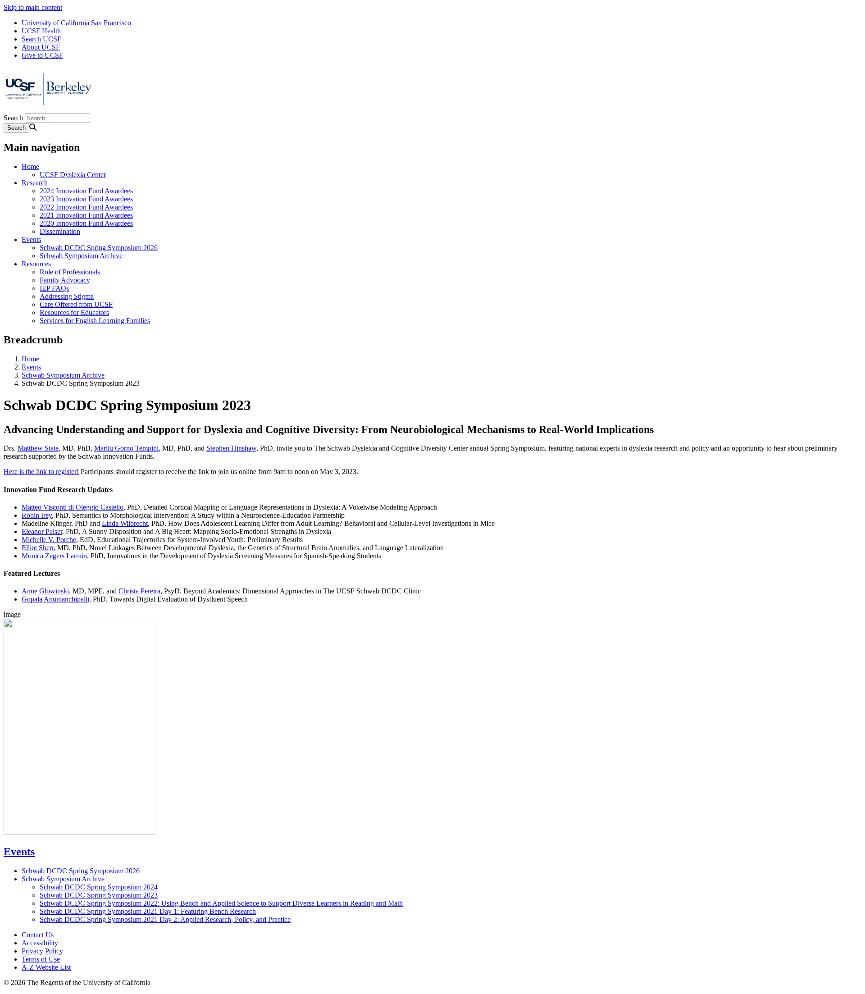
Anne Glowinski (45, 591)
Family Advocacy (65, 280)
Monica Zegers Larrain (54, 556)
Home (30, 166)
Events (31, 239)
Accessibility (40, 943)
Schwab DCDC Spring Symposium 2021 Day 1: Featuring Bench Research (148, 911)
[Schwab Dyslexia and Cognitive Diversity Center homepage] (49, 109)
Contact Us (38, 935)
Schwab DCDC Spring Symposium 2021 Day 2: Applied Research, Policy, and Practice (165, 919)
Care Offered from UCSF (76, 304)
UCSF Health (41, 31)
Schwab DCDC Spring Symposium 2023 (99, 895)
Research (35, 183)
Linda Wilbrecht (125, 523)
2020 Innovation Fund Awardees (86, 223)
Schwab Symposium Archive (81, 256)
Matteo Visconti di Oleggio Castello (72, 507)
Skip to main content (33, 7)
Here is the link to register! (41, 471)
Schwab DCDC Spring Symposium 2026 (99, 247)
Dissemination (60, 231)
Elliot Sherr (38, 548)
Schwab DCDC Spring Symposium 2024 (99, 887)
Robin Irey (37, 515)
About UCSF (41, 47)
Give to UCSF (42, 55)
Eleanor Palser (42, 531)
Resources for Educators (74, 312)
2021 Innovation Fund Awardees (86, 215)
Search (13, 118)
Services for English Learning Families (95, 320)
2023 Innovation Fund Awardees (86, 199)
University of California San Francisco (76, 23)
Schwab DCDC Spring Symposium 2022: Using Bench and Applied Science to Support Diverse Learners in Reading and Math (221, 903)
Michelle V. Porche (49, 539)
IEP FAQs (54, 288)
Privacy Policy (42, 951)
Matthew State (38, 448)
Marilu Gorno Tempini (126, 448)
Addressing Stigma (67, 296)
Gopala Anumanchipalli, (56, 599)
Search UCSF (41, 39)
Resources (36, 264)
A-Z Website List (46, 967)
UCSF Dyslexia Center (73, 174)
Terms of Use (41, 959)
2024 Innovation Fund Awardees (86, 191)
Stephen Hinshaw (231, 448)
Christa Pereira (139, 591)
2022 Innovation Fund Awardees (86, 207)
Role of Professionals (70, 272)
